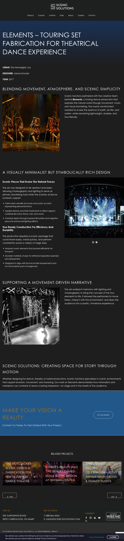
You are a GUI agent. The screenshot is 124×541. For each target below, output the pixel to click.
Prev (11, 497)
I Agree (112, 537)
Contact (91, 15)
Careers (81, 15)
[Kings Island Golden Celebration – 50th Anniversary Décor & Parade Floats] (102, 473)
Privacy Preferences (96, 537)
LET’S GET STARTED (103, 415)
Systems (52, 15)
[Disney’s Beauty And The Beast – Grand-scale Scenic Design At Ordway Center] (62, 473)
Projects (30, 15)
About (70, 15)
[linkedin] (95, 518)
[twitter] (86, 521)
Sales (62, 15)
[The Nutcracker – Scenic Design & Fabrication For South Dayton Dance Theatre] (22, 473)
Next (112, 497)
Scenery (41, 15)
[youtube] (99, 518)
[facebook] (86, 518)
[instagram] (91, 518)
